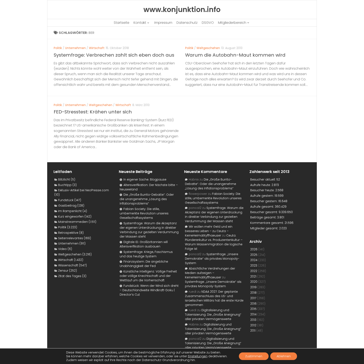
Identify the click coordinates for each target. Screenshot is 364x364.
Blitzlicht (64, 179)
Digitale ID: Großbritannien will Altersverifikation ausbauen (144, 244)
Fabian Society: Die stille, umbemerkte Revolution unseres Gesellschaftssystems (144, 213)
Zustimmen (253, 356)
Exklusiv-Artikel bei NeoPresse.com (83, 190)
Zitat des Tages (69, 276)
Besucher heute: (262, 190)
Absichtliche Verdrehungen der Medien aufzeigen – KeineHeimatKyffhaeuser (210, 272)
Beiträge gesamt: (263, 217)
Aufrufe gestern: (262, 196)
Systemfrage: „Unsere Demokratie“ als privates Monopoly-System (212, 258)
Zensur (63, 270)
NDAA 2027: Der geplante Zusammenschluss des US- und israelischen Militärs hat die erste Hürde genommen (214, 298)
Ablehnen (284, 356)
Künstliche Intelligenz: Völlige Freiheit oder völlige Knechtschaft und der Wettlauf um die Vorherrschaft (148, 275)
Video (62, 249)
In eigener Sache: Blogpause (144, 179)
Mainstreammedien (73, 222)
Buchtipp (65, 185)
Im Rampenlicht (70, 211)
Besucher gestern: (264, 201)
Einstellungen (197, 356)
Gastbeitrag (67, 205)
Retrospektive (68, 233)
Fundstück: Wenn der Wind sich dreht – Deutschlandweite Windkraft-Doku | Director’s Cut (149, 290)
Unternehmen (75, 48)
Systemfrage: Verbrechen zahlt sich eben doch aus (114, 55)
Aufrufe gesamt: (262, 207)
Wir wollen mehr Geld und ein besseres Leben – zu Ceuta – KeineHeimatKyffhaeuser (208, 231)
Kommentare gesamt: (267, 223)
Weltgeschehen (208, 48)
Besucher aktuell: (263, 179)
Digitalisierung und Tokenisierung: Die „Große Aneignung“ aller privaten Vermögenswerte (213, 314)
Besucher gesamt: (264, 212)
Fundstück (66, 200)
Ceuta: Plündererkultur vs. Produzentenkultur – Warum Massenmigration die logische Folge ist (213, 242)
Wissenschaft (68, 265)
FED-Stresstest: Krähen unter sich (93, 112)
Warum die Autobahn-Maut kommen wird (235, 55)
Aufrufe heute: (261, 185)
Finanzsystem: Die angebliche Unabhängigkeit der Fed (144, 263)
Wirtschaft (96, 48)
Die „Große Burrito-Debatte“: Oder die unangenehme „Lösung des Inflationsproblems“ (147, 199)
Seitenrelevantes (70, 238)
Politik (58, 48)
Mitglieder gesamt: (264, 228)
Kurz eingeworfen (71, 216)
